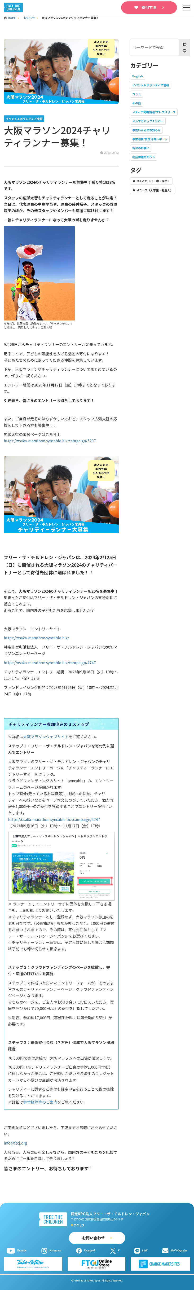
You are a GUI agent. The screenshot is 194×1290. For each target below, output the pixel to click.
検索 (184, 47)
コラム (136, 94)
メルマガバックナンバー (147, 121)
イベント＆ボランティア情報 (150, 85)
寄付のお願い (140, 148)
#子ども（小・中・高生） (153, 181)
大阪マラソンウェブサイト (46, 736)
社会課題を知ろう (143, 157)
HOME (12, 18)
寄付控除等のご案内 (40, 1102)
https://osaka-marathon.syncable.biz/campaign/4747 (50, 662)
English (137, 76)
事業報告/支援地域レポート (150, 139)
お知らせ (29, 18)
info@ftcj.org (15, 1143)
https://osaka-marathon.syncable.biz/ (36, 638)
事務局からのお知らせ (146, 130)
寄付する (149, 7)
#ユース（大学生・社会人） (155, 190)
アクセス (79, 1225)
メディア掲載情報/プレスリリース (154, 112)
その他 (136, 103)
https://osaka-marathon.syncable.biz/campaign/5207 (50, 440)
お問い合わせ (93, 1238)
